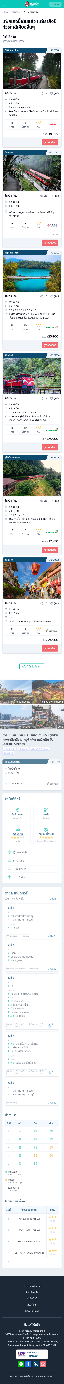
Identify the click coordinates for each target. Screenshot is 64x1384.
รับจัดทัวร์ (32, 1298)
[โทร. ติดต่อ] (36, 1364)
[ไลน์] (21, 1364)
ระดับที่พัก (18, 834)
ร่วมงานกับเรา (32, 1311)
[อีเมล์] (43, 1364)
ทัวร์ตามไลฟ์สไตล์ (32, 1286)
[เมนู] (4, 4)
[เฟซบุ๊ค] (28, 1364)
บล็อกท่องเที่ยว (32, 1292)
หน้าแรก (5, 12)
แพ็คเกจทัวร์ (15, 12)
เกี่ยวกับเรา (32, 1304)
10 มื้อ (46, 814)
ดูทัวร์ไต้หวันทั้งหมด (32, 667)
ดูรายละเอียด (49, 142)
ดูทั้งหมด (54, 898)
